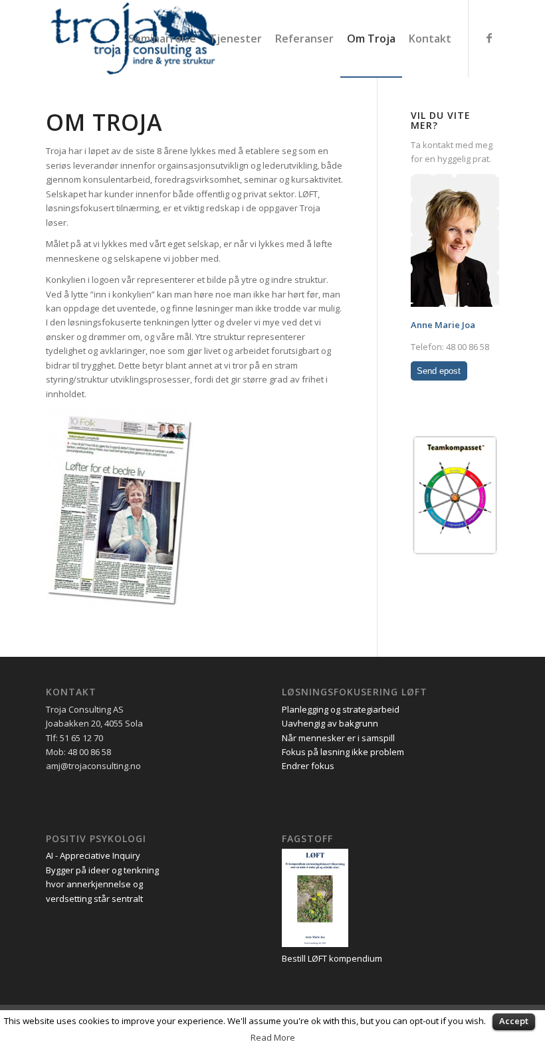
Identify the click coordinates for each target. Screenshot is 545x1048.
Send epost (439, 371)
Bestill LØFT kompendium (332, 958)
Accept (513, 1021)
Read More (273, 1037)
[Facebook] (489, 38)
